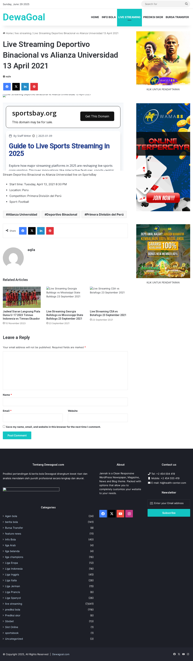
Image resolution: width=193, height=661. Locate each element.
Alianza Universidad (22, 214)
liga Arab (10, 545)
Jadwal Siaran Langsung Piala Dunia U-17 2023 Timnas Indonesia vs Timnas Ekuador (21, 315)
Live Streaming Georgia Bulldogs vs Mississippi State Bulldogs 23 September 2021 (64, 315)
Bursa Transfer (177, 17)
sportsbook (11, 632)
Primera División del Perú (105, 214)
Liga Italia (11, 580)
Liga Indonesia (14, 568)
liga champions (14, 556)
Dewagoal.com (60, 654)
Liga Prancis (12, 592)
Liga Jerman (12, 586)
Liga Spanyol (13, 597)
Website (73, 410)
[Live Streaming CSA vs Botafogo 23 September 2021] (109, 297)
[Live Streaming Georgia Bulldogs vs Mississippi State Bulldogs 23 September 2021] (65, 297)
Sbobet (9, 621)
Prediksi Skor (153, 17)
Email (7, 410)
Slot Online (11, 627)
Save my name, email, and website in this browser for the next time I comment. (53, 426)
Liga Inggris (12, 574)
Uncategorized (14, 638)
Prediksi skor (12, 615)
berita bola (11, 521)
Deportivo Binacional (62, 214)
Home (95, 17)
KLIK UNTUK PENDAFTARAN (163, 89)
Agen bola (11, 516)
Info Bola (109, 17)
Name (7, 394)
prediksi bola (12, 609)
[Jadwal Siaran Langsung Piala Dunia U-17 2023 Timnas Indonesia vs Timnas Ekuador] (22, 297)
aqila (8, 76)
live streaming (129, 17)
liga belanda (12, 551)
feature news (13, 533)
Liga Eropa (11, 562)
